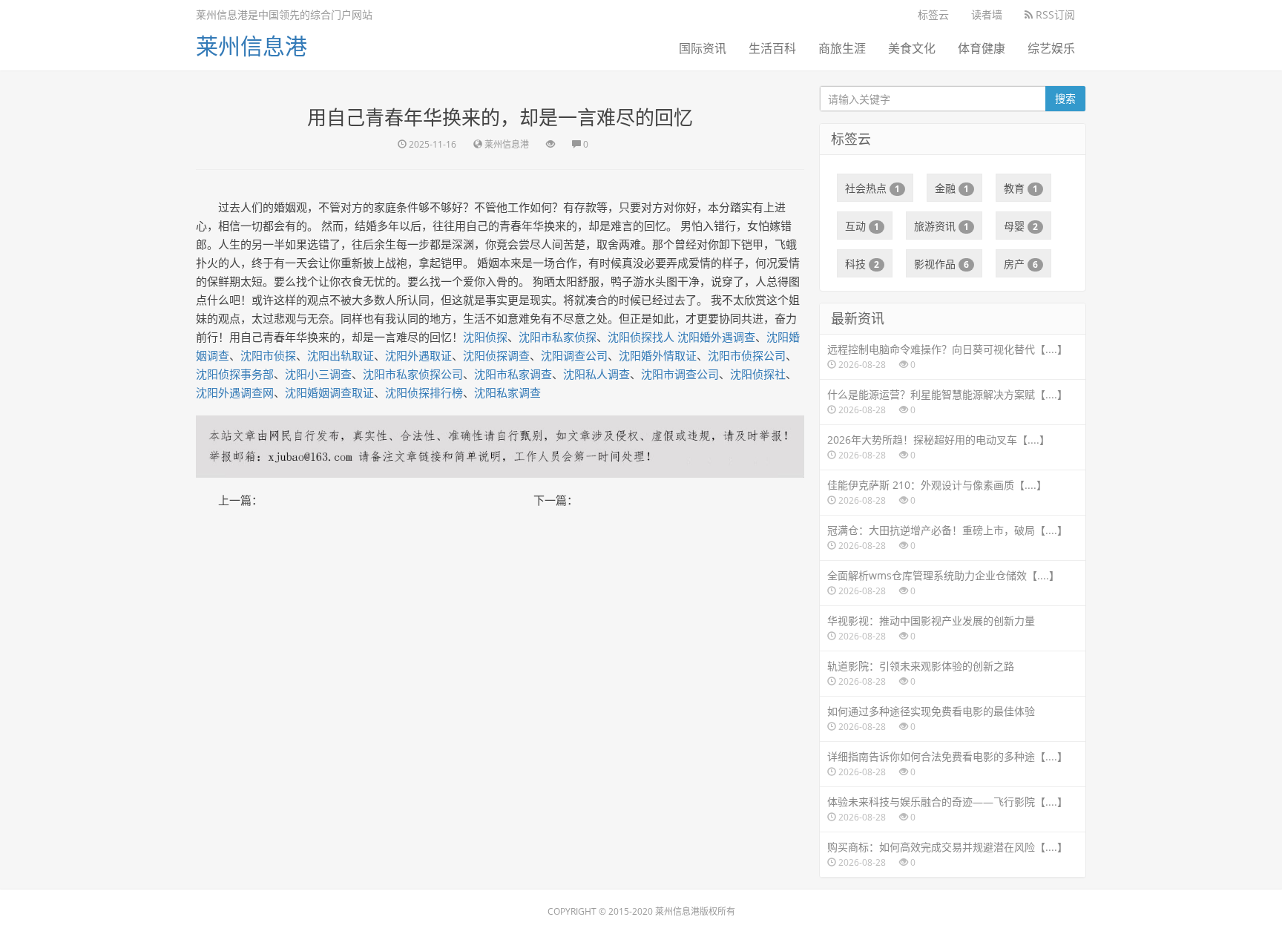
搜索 (1065, 98)
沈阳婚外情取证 (658, 355)
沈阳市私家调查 (513, 373)
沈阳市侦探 (268, 355)
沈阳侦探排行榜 (424, 392)
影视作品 (941, 264)
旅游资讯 (941, 226)
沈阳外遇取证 (418, 355)
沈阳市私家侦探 (557, 336)
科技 (862, 264)
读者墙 (986, 14)
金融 (952, 188)
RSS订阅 (1054, 14)
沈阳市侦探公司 (747, 355)
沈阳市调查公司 (680, 373)
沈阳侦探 (485, 336)
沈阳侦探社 (758, 373)
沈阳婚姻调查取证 (329, 392)
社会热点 (872, 188)
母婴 (1021, 226)
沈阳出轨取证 (340, 355)
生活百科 (772, 48)
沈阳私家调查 (507, 392)
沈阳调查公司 (574, 355)
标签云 (933, 14)
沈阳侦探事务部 (235, 373)
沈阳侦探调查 (496, 355)
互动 (862, 226)
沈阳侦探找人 (641, 336)
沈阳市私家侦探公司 (413, 373)
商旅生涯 (842, 48)
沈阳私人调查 (596, 373)
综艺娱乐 (1051, 48)
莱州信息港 (251, 45)
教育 (1021, 188)
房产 (1021, 264)
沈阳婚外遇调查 (716, 336)
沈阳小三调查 (318, 373)
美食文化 (912, 48)
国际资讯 (702, 48)
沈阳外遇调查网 (235, 392)
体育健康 (981, 48)
